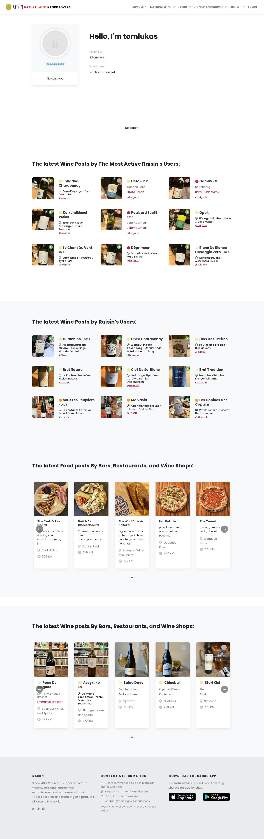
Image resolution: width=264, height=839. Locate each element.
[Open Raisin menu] (190, 7)
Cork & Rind (50, 550)
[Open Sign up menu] (225, 7)
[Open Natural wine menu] (174, 7)
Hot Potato (167, 521)
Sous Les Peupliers (77, 402)
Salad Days (133, 682)
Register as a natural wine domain (126, 791)
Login (252, 7)
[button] (132, 577)
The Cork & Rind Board (49, 523)
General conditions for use (128, 806)
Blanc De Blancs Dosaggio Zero (212, 249)
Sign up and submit (208, 7)
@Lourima (64, 382)
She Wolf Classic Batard (131, 523)
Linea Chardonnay (147, 339)
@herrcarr (133, 355)
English (236, 7)
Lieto (140, 181)
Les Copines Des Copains (211, 402)
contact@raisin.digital (119, 801)
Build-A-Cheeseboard (88, 523)
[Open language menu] (244, 7)
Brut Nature (73, 369)
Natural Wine (183, 783)
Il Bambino (76, 339)
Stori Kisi (212, 682)
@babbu (200, 351)
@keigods (64, 198)
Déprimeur (140, 247)
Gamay (208, 181)
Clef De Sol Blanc (145, 369)
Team (105, 806)
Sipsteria (129, 701)
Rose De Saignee (47, 684)
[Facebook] (43, 809)
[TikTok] (38, 809)
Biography (97, 66)
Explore (138, 7)
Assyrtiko (90, 684)
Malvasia (139, 400)
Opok (204, 212)
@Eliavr (63, 355)
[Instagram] (33, 809)
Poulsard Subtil (143, 214)
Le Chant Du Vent (76, 249)
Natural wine (160, 7)
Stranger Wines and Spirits (50, 711)
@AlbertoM (201, 417)
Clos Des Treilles (213, 339)
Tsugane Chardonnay (70, 183)
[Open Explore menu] (146, 7)
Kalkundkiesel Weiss (73, 214)
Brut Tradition (211, 369)
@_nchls (64, 417)
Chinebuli (172, 682)
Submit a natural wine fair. (122, 796)
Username (96, 52)
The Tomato (209, 521)
